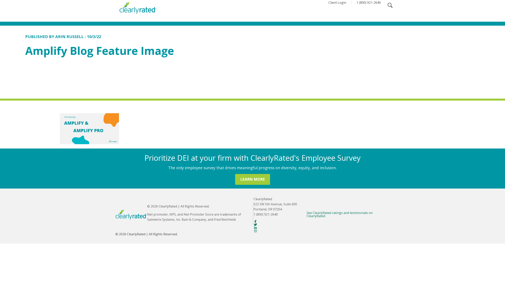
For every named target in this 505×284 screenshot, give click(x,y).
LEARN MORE (252, 179)
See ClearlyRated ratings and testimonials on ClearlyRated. (340, 214)
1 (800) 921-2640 (368, 2)
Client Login (337, 2)
